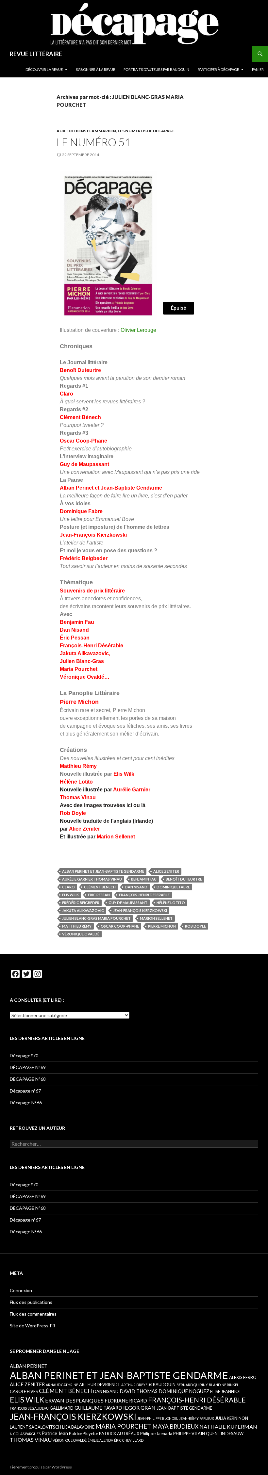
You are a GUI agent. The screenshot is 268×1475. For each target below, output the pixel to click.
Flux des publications (31, 1302)
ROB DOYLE (195, 926)
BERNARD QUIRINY (192, 1385)
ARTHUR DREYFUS (136, 1385)
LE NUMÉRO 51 (94, 142)
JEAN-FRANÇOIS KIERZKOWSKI (140, 910)
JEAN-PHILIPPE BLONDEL (157, 1418)
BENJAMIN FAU (144, 879)
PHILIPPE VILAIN (189, 1433)
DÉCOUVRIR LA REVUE (44, 69)
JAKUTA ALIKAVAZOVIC (83, 910)
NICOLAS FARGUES (25, 1434)
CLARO (68, 887)
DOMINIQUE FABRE (173, 887)
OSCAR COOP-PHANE (120, 926)
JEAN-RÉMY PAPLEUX (196, 1418)
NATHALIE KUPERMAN (228, 1426)
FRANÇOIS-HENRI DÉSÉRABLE (144, 895)
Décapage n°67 (25, 1091)
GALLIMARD (62, 1408)
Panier (258, 69)
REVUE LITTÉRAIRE (36, 53)
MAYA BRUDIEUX (175, 1426)
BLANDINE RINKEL (224, 1385)
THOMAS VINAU (31, 1439)
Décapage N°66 (26, 1102)
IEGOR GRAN (139, 1407)
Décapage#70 (24, 1055)
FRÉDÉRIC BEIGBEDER (80, 902)
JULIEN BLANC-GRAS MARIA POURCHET (96, 918)
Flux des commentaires (33, 1314)
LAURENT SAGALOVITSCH (35, 1427)
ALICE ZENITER (166, 871)
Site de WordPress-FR (32, 1325)
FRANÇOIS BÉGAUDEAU (29, 1408)
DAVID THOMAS (139, 1391)
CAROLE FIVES (24, 1391)
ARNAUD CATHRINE (62, 1385)
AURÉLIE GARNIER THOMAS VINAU (92, 879)
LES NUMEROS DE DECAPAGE (146, 130)
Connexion (21, 1290)
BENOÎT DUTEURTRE (184, 879)
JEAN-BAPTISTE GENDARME (184, 1408)
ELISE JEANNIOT (226, 1391)
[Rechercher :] (134, 1144)
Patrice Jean (55, 1433)
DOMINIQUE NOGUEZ (184, 1391)
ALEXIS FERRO (243, 1377)
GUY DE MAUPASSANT (128, 902)
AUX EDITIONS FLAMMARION (86, 130)
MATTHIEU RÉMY (77, 926)
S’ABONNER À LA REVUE (95, 69)
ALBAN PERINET (28, 1366)
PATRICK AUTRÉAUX (119, 1433)
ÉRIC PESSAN (99, 895)
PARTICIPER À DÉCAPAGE (218, 69)
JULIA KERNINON (231, 1418)
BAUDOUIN (164, 1384)
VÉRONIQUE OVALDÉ (80, 934)
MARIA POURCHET (123, 1426)
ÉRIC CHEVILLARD (128, 1440)
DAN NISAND (136, 887)
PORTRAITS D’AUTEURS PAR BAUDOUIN (156, 69)
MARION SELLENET (156, 918)
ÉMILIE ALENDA (100, 1440)
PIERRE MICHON (162, 926)
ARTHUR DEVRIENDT (99, 1384)
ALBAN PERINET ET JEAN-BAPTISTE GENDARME (103, 871)
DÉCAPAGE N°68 (28, 1079)
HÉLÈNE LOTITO (171, 902)
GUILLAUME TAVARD (98, 1408)
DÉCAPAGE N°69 (28, 1067)
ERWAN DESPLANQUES (74, 1400)
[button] (178, 308)
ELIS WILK (70, 895)
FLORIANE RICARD (126, 1400)
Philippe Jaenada (156, 1433)
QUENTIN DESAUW (224, 1433)
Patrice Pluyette (83, 1433)
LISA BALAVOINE (78, 1427)
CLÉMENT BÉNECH (100, 887)
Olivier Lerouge (138, 330)
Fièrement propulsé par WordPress (41, 1467)
